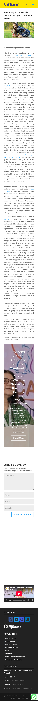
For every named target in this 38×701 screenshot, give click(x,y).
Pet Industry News (11, 648)
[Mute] (28, 600)
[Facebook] (11, 619)
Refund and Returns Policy (15, 657)
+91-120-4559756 (18, 681)
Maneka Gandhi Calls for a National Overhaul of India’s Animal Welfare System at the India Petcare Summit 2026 (19, 376)
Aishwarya (8, 219)
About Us (8, 654)
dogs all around (10, 86)
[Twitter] (16, 619)
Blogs (7, 651)
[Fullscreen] (32, 600)
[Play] (6, 600)
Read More (18, 438)
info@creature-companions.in (20, 688)
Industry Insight (11, 644)
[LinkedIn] (27, 619)
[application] (19, 593)
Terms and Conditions (13, 660)
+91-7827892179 (16, 685)
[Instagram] (21, 619)
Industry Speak (10, 638)
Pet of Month (10, 641)
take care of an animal (23, 55)
